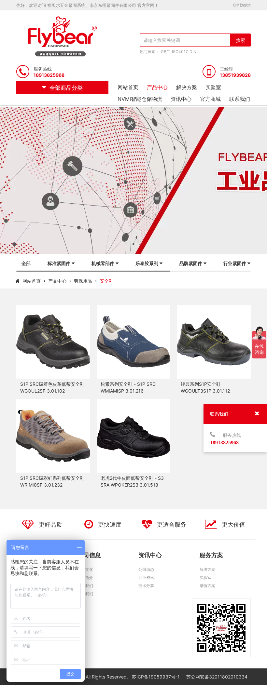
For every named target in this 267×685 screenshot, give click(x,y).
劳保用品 (83, 281)
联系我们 (239, 99)
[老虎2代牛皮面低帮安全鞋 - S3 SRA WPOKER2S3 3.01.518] (134, 436)
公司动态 (146, 569)
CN (235, 5)
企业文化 (85, 569)
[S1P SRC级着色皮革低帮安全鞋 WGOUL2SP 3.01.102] (53, 342)
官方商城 (210, 99)
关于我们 (85, 585)
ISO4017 (180, 51)
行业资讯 (146, 577)
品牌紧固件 (190, 263)
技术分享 (146, 585)
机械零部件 (102, 263)
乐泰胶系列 (146, 263)
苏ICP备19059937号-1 (156, 676)
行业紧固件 (234, 263)
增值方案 (207, 585)
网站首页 (128, 87)
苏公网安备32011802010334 (216, 676)
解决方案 (186, 87)
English (245, 5)
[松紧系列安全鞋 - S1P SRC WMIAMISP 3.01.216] (134, 342)
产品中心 (157, 87)
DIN (193, 51)
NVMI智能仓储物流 (140, 99)
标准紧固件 (59, 263)
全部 (26, 263)
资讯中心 (181, 99)
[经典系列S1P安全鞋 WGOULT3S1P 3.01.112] (214, 342)
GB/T (165, 51)
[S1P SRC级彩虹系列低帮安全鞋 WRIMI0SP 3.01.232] (53, 436)
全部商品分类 (66, 88)
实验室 (213, 87)
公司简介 (85, 577)
